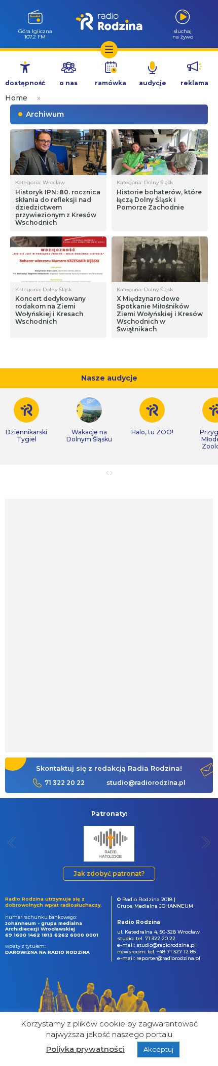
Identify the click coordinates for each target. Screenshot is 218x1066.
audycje (152, 83)
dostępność (25, 83)
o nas (68, 83)
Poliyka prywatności (85, 1049)
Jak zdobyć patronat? (109, 873)
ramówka (110, 83)
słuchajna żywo (182, 34)
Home (16, 97)
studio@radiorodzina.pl (146, 782)
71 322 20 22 (65, 782)
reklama (194, 83)
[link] (89, 420)
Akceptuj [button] (158, 1049)
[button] (12, 842)
